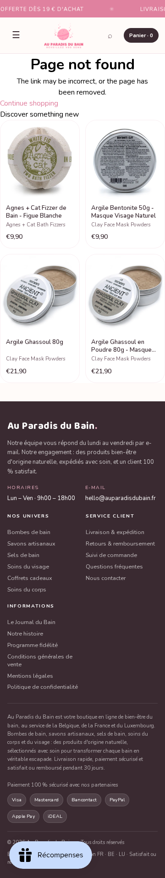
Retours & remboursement (120, 543)
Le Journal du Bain (31, 622)
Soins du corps (26, 589)
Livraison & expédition (115, 532)
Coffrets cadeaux (29, 578)
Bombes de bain (28, 532)
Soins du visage (28, 566)
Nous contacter (106, 578)
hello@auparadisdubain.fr (120, 498)
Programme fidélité (32, 645)
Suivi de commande (111, 555)
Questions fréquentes (114, 566)
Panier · (141, 35)
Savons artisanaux (31, 543)
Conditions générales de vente (39, 660)
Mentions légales (30, 676)
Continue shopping (29, 103)
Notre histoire (25, 633)
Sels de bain (23, 555)
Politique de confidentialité (42, 687)
